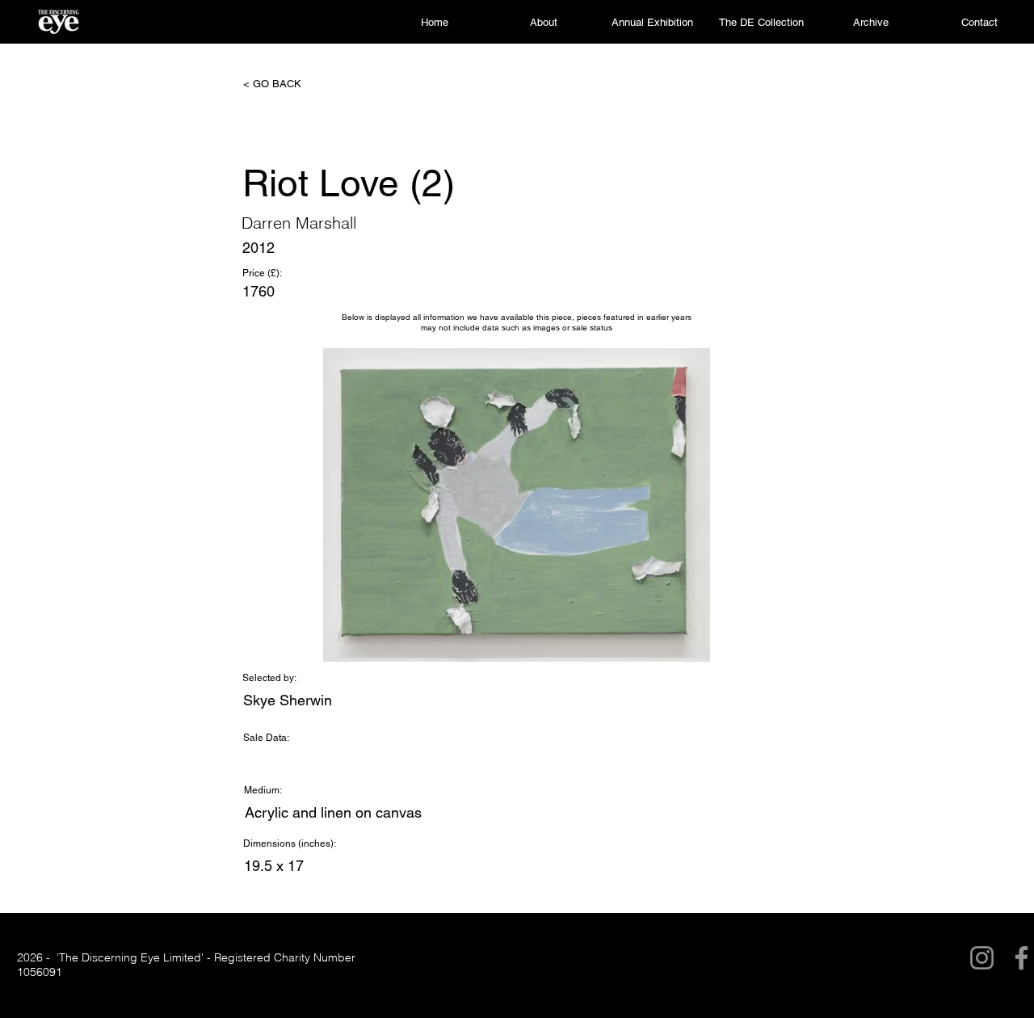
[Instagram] (982, 958)
